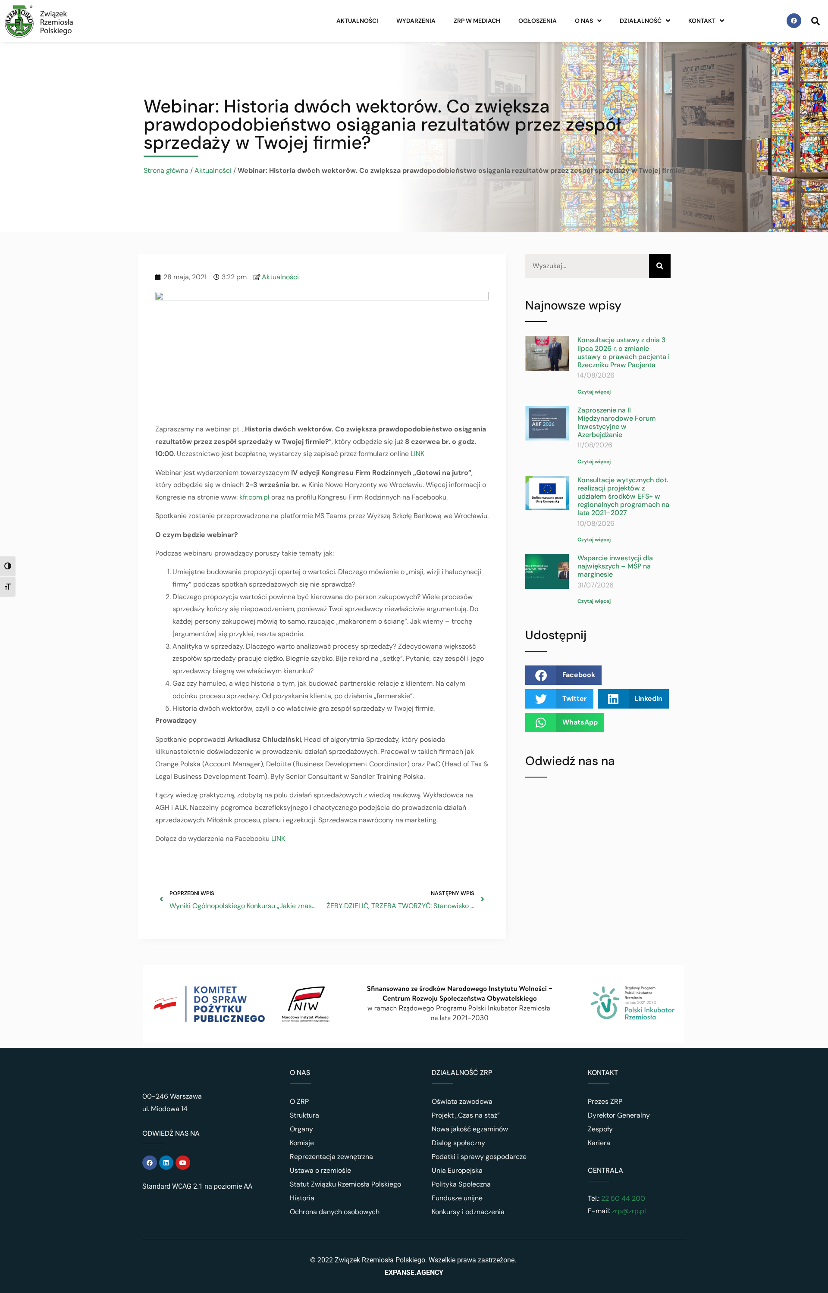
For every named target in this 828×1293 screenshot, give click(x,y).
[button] (563, 675)
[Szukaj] (660, 266)
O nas (584, 21)
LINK (417, 453)
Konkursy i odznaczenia (468, 1211)
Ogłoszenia (537, 21)
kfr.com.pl (254, 497)
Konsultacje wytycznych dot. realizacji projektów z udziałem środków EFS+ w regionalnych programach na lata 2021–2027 (623, 496)
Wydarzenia (416, 21)
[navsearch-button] (815, 20)
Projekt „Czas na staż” (466, 1115)
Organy (301, 1129)
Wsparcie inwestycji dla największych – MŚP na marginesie (615, 566)
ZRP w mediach (477, 21)
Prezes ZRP (605, 1101)
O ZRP (299, 1101)
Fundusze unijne (457, 1197)
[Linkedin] (166, 1163)
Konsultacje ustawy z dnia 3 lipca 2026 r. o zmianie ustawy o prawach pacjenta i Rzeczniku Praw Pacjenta (623, 352)
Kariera (599, 1142)
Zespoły (600, 1129)
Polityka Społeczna (461, 1184)
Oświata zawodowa (462, 1101)
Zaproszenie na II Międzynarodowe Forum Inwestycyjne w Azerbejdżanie (616, 423)
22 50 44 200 (622, 1198)
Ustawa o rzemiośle (320, 1170)
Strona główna (166, 170)
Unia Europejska (457, 1170)
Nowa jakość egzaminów (470, 1129)
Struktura (304, 1115)
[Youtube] (183, 1163)
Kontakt (701, 21)
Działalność (641, 21)
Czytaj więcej (594, 391)
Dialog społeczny (458, 1142)
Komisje (302, 1142)
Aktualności (357, 21)
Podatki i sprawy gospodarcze (479, 1156)
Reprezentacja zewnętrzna (331, 1156)
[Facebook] (794, 20)
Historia (302, 1197)
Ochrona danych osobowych (335, 1211)
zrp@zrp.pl (629, 1210)
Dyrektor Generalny (619, 1115)
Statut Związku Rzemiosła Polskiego (345, 1184)
